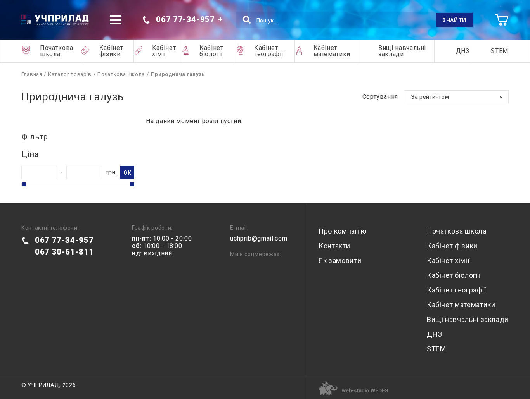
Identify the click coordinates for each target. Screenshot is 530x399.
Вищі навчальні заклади (402, 51)
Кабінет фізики (111, 51)
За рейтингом (430, 97)
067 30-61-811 (64, 251)
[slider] (24, 184)
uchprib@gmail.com (258, 238)
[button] (115, 19)
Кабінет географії (269, 51)
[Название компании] (55, 20)
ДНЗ (462, 51)
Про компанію (343, 231)
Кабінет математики (331, 51)
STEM (499, 51)
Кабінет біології (211, 51)
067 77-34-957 (185, 19)
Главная (31, 74)
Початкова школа (56, 51)
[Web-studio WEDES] (353, 388)
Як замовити (340, 260)
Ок (127, 173)
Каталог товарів (70, 74)
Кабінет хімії (164, 51)
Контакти (334, 246)
